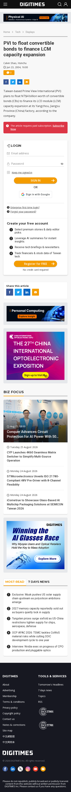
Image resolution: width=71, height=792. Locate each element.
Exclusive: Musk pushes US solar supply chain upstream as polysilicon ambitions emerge (36, 598)
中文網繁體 (9, 736)
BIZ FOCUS (13, 392)
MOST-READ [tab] (14, 581)
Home (6, 32)
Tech (18, 32)
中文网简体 (9, 742)
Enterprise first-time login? (24, 207)
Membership (10, 696)
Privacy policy (10, 707)
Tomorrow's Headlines (50, 684)
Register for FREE (35, 264)
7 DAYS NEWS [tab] (38, 581)
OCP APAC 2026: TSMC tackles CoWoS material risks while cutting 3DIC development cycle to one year (36, 636)
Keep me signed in (22, 172)
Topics (41, 696)
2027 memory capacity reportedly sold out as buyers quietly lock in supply (37, 610)
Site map (7, 730)
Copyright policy (11, 713)
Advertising (9, 690)
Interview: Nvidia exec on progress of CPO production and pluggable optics (37, 648)
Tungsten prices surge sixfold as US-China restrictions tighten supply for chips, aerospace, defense (37, 622)
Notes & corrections (14, 724)
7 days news (45, 690)
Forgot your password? (23, 211)
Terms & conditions (14, 701)
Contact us (9, 719)
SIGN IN (35, 180)
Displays (30, 32)
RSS (40, 701)
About (6, 684)
